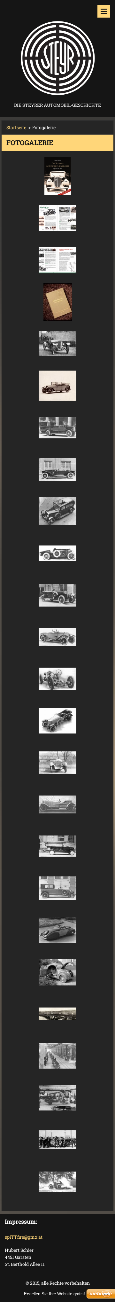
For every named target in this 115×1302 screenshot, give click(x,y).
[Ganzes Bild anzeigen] (57, 176)
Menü (103, 11)
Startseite (16, 127)
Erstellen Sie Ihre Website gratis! (54, 1293)
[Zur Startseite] (57, 50)
